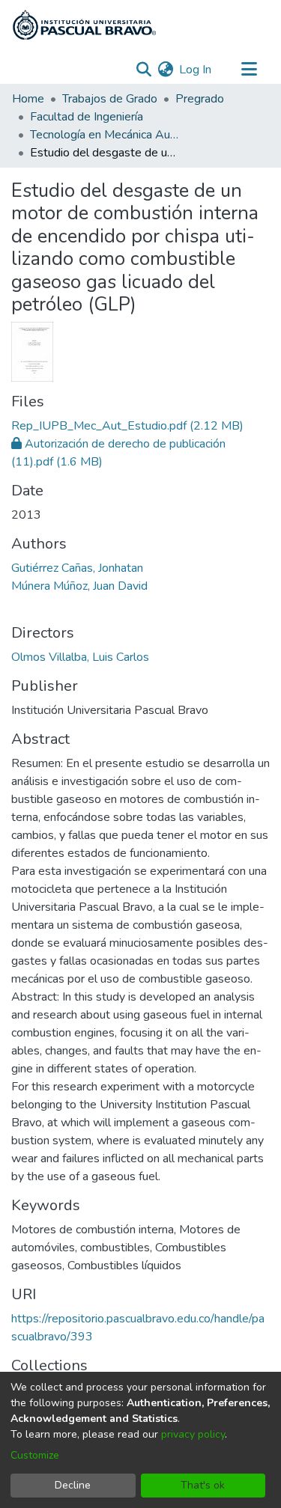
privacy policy (193, 1434)
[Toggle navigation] (249, 69)
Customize (34, 1455)
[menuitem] (165, 70)
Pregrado (199, 99)
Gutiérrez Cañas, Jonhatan (77, 568)
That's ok (203, 1485)
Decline (73, 1485)
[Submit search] (143, 70)
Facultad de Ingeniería (86, 117)
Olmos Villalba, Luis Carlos (80, 657)
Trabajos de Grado (109, 99)
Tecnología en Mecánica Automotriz (105, 134)
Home (28, 99)
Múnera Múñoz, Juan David (79, 586)
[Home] (84, 24)
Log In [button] (196, 69)
